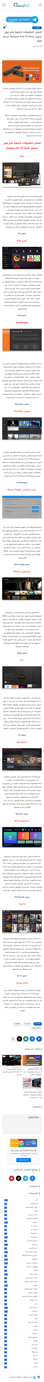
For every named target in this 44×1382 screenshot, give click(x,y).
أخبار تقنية (21, 1204)
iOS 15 (21, 1359)
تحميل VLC (22, 735)
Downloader (22, 404)
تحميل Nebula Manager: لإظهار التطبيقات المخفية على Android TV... (32, 1095)
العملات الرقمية (21, 1219)
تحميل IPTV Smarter (22, 897)
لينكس (21, 1330)
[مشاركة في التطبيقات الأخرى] (13, 1038)
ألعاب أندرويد (21, 1215)
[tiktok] (18, 1178)
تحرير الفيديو (21, 1248)
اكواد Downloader (21, 1207)
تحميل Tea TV (22, 976)
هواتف (21, 1341)
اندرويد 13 (21, 1233)
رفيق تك (12, 1377)
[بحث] (3, 5)
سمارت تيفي (36, 1028)
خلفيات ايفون (21, 1293)
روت (21, 1304)
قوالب (21, 1326)
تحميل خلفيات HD (21, 1252)
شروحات (21, 1311)
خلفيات (21, 1285)
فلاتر (21, 1319)
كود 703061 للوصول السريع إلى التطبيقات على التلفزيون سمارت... (32, 1072)
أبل (21, 1200)
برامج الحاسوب (21, 1241)
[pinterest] (11, 1178)
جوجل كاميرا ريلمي (21, 1278)
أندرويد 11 (21, 1226)
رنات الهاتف (21, 1300)
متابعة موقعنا (23, 1160)
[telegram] (25, 1178)
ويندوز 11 (21, 1348)
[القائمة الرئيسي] (40, 5)
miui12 (21, 1367)
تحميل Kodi (22, 316)
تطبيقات (17, 1024)
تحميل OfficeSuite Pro (21, 1256)
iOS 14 (21, 1356)
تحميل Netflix (22, 653)
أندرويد (21, 1222)
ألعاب (21, 1211)
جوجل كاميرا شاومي (21, 1282)
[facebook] (32, 1178)
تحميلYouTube (22, 483)
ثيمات (21, 1270)
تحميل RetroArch (22, 814)
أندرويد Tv (37, 27)
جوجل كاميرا (21, 1274)
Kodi (21, 1363)
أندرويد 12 (21, 1230)
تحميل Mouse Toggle (22, 565)
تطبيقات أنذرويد (21, 1267)
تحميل (22, 234)
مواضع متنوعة (21, 1337)
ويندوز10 (21, 1352)
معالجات (21, 1334)
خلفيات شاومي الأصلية (21, 1296)
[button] (32, 1038)
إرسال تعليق (33, 1117)
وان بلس (21, 1345)
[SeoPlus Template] (34, 1377)
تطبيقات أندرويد (21, 1263)
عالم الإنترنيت (21, 1315)
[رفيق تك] (22, 4)
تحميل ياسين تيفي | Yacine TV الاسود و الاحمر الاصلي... (12, 1072)
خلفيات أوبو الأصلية (21, 1289)
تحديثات (21, 1244)
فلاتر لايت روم (21, 1322)
